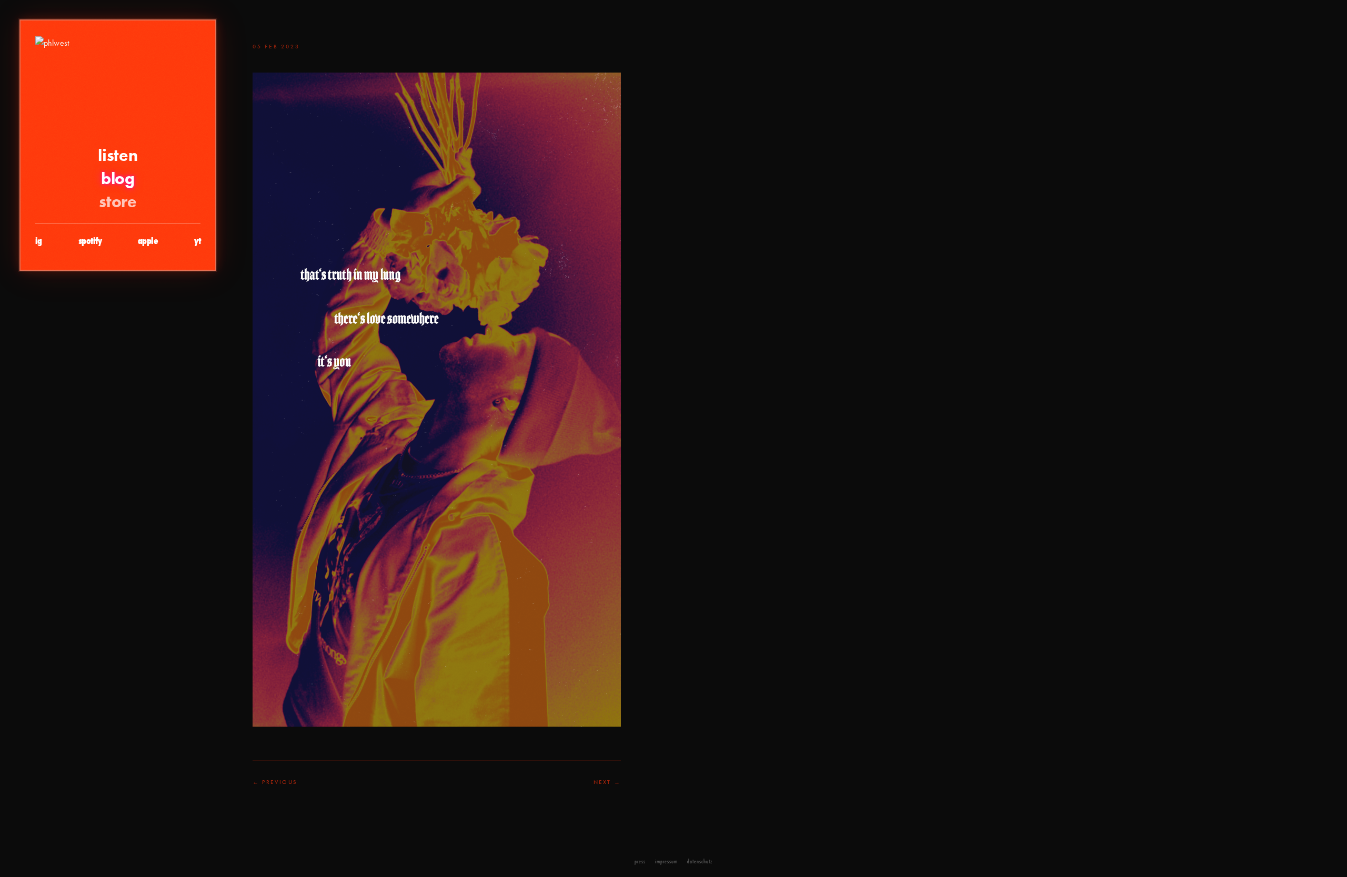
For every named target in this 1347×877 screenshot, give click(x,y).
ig (38, 241)
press (640, 861)
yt (197, 241)
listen (117, 155)
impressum (666, 861)
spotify (90, 241)
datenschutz (699, 861)
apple (148, 241)
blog (118, 178)
